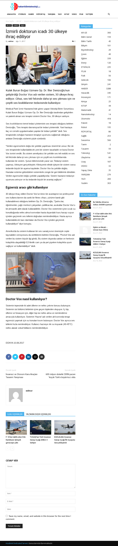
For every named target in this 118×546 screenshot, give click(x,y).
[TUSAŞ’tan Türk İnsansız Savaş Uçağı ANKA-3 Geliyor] (40, 427)
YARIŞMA (51, 14)
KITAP (66, 14)
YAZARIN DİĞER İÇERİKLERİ (38, 414)
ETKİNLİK (22, 14)
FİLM (81, 14)
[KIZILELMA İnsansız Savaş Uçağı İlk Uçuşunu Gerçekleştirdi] (64, 427)
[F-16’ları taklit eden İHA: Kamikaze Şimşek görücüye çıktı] (16, 427)
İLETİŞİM (89, 14)
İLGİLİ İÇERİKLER (14, 414)
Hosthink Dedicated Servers (17, 543)
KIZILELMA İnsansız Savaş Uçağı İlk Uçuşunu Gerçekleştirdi (64, 440)
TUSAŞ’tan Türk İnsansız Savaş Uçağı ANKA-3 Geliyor (40, 440)
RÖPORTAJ (40, 14)
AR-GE (18, 21)
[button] (108, 14)
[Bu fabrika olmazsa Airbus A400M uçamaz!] (85, 205)
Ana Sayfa (10, 21)
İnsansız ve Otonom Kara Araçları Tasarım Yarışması (21, 376)
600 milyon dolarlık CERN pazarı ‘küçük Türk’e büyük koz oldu (60, 376)
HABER (31, 14)
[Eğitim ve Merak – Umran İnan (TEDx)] (85, 230)
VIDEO (74, 14)
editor (11, 41)
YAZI (60, 14)
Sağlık (23, 25)
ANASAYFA (11, 14)
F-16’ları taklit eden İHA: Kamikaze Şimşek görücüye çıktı (16, 440)
